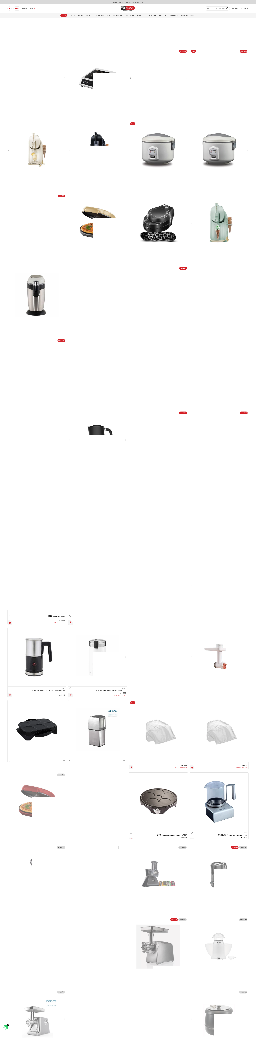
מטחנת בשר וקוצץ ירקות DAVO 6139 (235, 618)
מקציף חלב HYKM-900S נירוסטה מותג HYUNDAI (48, 690)
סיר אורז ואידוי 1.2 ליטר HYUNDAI (176, 184)
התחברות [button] (30, 8)
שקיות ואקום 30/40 (180, 761)
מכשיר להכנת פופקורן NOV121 (237, 980)
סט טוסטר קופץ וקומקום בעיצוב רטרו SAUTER (111, 833)
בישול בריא (124, 42)
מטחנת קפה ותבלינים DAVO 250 (115, 763)
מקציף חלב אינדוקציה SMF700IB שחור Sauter (231, 907)
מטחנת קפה (50, 42)
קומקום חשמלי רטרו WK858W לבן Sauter (173, 473)
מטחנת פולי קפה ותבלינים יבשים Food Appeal (111, 907)
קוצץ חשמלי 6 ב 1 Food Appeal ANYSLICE (172, 907)
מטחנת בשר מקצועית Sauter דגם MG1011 (172, 980)
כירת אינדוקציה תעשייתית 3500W (115, 109)
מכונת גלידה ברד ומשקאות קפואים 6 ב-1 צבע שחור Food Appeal (104, 184)
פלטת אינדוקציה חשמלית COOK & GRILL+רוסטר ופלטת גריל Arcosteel (41, 401)
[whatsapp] (5, 1027)
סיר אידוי (95, 42)
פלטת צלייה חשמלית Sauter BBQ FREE (52, 980)
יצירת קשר (235, 8)
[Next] (191, 78)
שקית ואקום (62, 42)
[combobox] (217, 8)
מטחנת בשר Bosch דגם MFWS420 (53, 545)
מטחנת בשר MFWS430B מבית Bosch (234, 401)
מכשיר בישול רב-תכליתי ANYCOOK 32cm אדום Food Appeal (44, 835)
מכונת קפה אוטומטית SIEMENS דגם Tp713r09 (231, 545)
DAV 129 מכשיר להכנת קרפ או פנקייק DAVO (172, 835)
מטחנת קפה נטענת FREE (56, 616)
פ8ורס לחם (178, 42)
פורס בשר (166, 42)
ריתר (146, 42)
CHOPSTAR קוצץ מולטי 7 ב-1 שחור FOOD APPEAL (230, 111)
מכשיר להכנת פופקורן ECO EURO (175, 111)
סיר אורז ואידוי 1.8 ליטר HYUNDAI (236, 184)
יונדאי (114, 42)
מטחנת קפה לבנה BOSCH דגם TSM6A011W (111, 690)
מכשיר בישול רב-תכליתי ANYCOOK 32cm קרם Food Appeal (105, 256)
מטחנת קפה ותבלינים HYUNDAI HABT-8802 (50, 328)
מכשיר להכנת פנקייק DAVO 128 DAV (52, 763)
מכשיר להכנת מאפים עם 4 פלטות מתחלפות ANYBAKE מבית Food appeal (162, 256)
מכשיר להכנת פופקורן (204, 42)
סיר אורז (105, 42)
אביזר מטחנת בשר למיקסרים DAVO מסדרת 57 (232, 690)
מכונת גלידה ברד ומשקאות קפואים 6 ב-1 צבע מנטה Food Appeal (225, 256)
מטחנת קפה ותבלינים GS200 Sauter (234, 473)
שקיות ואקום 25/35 (240, 761)
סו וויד (86, 42)
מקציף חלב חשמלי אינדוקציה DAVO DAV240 (232, 835)
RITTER (189, 42)
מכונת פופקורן (220, 42)
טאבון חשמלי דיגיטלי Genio (178, 616)
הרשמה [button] (24, 8)
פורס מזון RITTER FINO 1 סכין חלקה (114, 980)
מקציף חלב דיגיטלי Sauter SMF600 (114, 473)
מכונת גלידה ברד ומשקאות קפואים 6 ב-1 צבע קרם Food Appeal (43, 184)
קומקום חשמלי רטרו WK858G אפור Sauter (112, 401)
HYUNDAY (136, 42)
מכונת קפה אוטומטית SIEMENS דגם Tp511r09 (171, 545)
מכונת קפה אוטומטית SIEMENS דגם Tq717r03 (49, 473)
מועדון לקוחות (244, 8)
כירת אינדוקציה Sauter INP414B (176, 328)
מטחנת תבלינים (36, 42)
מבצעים (63, 15)
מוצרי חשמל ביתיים (236, 20)
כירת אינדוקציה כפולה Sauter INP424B (112, 618)
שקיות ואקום (75, 42)
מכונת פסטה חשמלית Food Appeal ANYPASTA (49, 256)
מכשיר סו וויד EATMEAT (57, 905)
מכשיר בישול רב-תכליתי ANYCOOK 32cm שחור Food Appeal (226, 328)
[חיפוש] (208, 8)
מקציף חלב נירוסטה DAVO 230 (176, 690)
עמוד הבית (245, 20)
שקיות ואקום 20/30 (119, 326)
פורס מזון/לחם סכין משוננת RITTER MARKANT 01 (48, 111)
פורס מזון (155, 42)
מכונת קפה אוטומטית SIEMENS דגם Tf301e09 (110, 545)
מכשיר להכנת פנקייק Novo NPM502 (174, 401)
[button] (17, 8)
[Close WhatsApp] (8, 1025)
